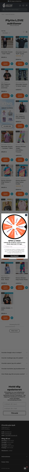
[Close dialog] (26, 215)
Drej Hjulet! (15, 256)
